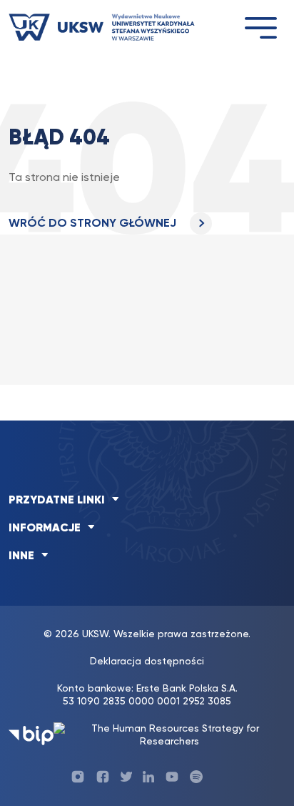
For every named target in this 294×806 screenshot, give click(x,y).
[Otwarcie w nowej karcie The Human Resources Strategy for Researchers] (169, 735)
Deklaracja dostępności (147, 662)
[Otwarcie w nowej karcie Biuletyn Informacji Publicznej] (31, 735)
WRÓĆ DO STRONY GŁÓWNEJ (94, 224)
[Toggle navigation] (260, 27)
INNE (21, 556)
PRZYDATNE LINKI (57, 500)
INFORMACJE (45, 528)
